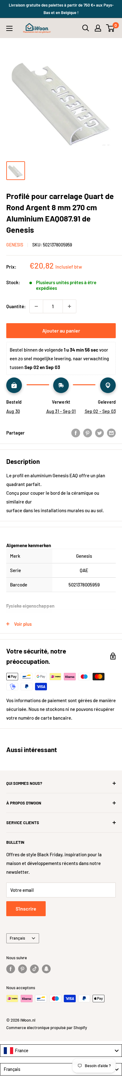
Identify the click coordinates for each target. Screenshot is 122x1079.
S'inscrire (26, 908)
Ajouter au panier (61, 330)
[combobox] (61, 1050)
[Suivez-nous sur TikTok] (34, 969)
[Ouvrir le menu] (9, 28)
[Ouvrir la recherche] (85, 28)
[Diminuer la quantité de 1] (36, 306)
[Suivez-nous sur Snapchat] (46, 969)
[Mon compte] (98, 28)
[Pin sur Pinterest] (87, 432)
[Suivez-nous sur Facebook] (10, 969)
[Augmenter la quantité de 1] (69, 306)
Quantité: (16, 306)
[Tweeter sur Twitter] (99, 432)
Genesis (14, 244)
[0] (110, 28)
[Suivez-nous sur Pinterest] (22, 969)
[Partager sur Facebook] (75, 432)
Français (17, 938)
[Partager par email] (111, 432)
